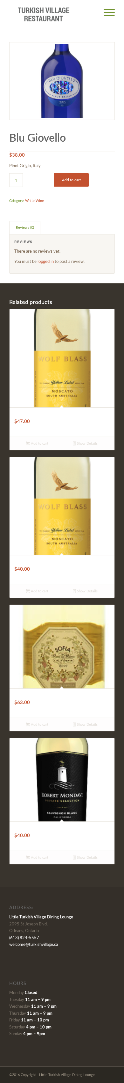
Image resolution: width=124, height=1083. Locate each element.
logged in (46, 262)
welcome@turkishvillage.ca (33, 945)
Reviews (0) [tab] (25, 227)
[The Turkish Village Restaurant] (51, 13)
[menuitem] (106, 13)
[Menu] (106, 13)
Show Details (87, 443)
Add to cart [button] (39, 443)
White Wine (34, 201)
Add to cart (71, 180)
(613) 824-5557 (24, 938)
